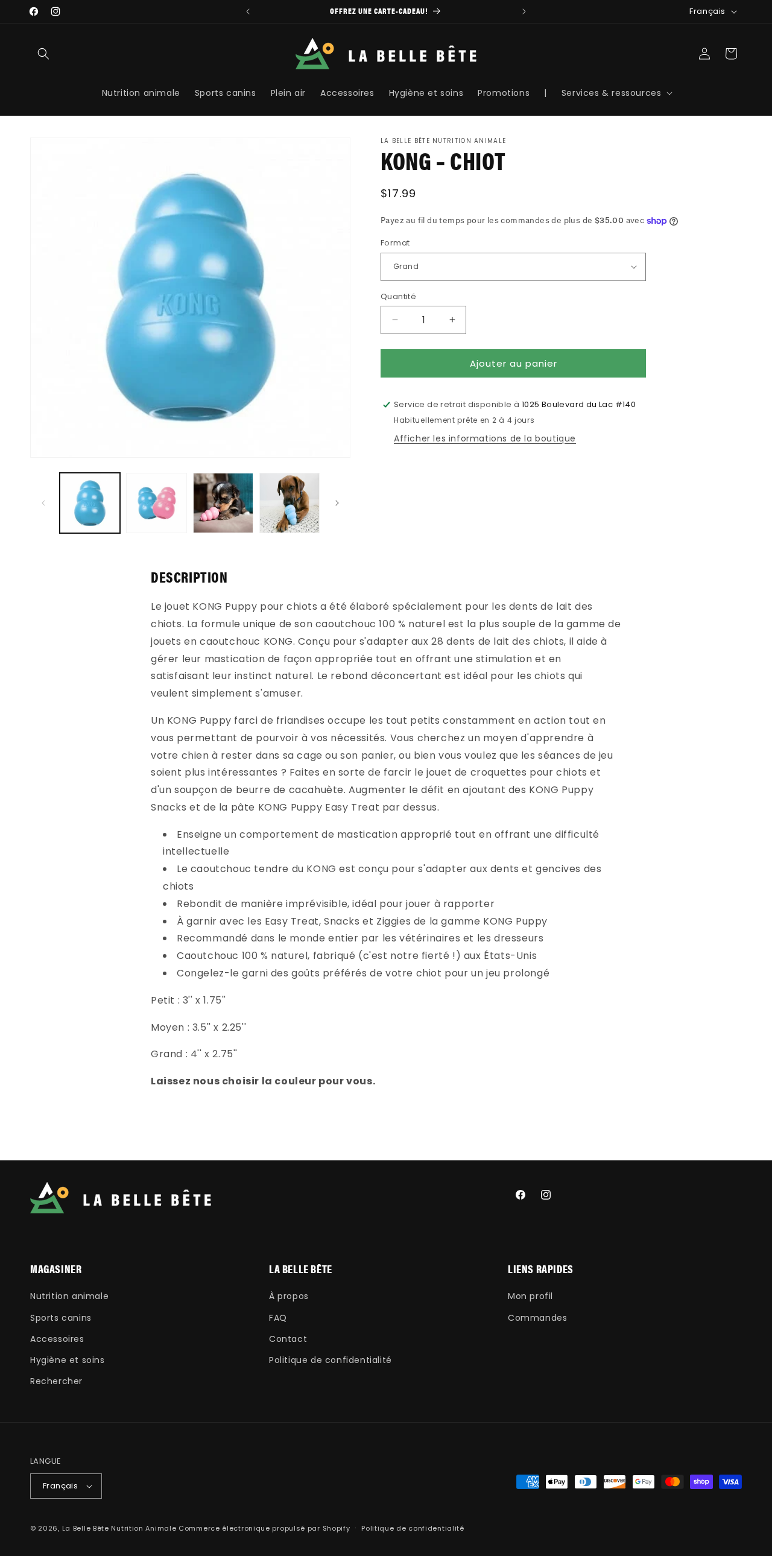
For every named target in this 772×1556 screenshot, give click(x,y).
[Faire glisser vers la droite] (337, 503)
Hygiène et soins (67, 1360)
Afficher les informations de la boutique (485, 438)
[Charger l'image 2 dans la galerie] (156, 503)
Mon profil (530, 1296)
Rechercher (56, 1381)
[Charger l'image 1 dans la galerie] (90, 503)
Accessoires (57, 1339)
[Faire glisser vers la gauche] (43, 503)
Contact (288, 1339)
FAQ (278, 1318)
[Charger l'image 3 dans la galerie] (223, 503)
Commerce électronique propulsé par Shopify (264, 1528)
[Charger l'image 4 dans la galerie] (289, 503)
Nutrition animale (69, 1296)
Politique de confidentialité (330, 1360)
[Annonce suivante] (524, 11)
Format (395, 242)
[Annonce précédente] (248, 11)
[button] (43, 53)
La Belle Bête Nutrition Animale (119, 1528)
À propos (289, 1296)
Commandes (537, 1318)
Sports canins (61, 1318)
